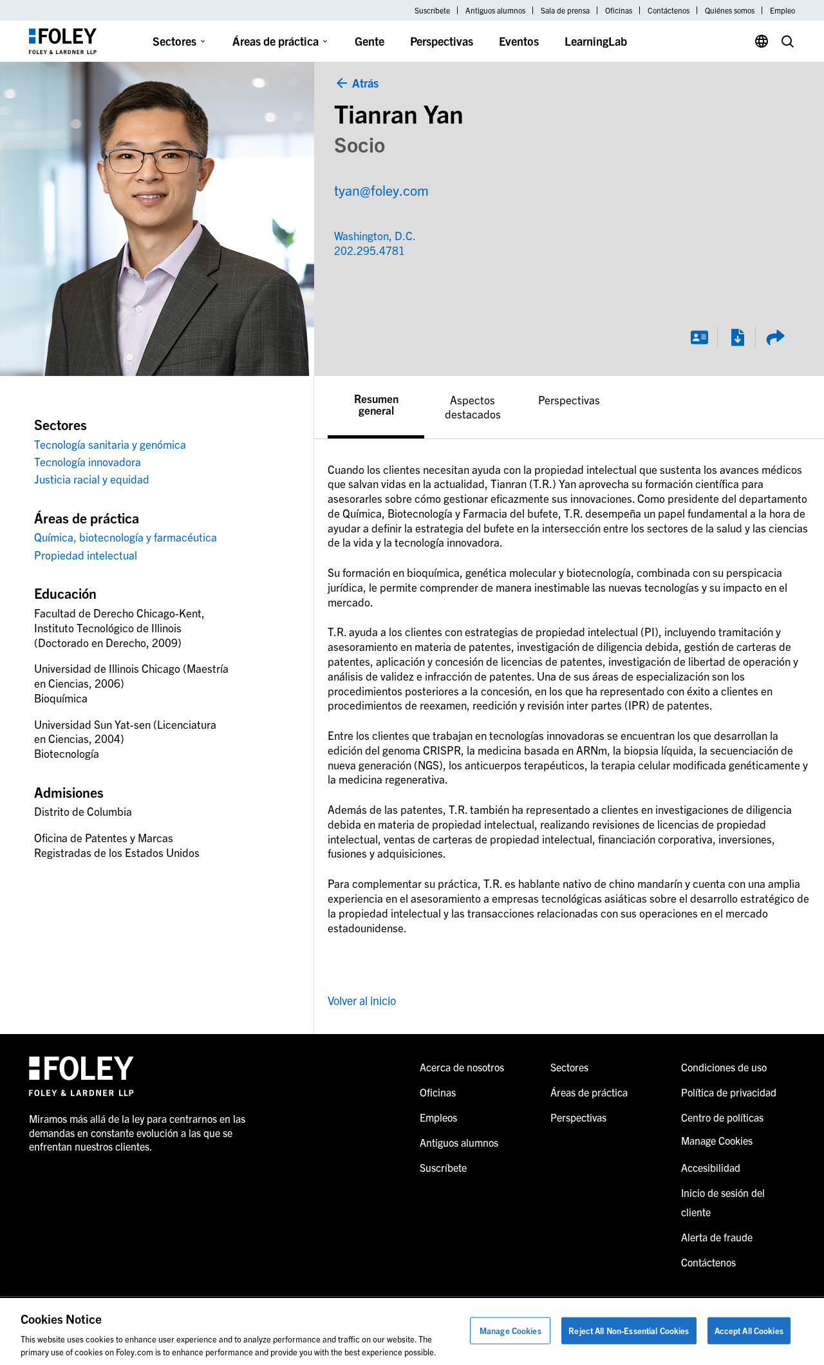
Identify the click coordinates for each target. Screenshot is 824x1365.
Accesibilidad (710, 1167)
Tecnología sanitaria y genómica (110, 444)
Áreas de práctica (275, 40)
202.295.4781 (357, 250)
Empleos (438, 1117)
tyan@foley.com (381, 189)
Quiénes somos (729, 10)
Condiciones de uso (724, 1066)
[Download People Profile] (737, 337)
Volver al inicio (362, 1000)
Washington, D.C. (375, 235)
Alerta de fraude (717, 1236)
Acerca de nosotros (462, 1066)
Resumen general (376, 404)
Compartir (775, 337)
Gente (369, 40)
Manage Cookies (510, 1330)
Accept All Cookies (749, 1330)
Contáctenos (668, 10)
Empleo (782, 10)
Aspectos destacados (473, 407)
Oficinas (618, 10)
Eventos (519, 40)
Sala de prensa (565, 10)
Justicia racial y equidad (91, 478)
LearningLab (596, 40)
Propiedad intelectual (85, 554)
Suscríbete (432, 10)
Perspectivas (441, 40)
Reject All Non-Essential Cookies (628, 1330)
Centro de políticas (722, 1117)
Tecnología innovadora (87, 461)
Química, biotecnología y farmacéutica (125, 536)
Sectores (174, 40)
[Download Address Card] (699, 337)
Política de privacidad (728, 1092)
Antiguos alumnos (495, 10)
